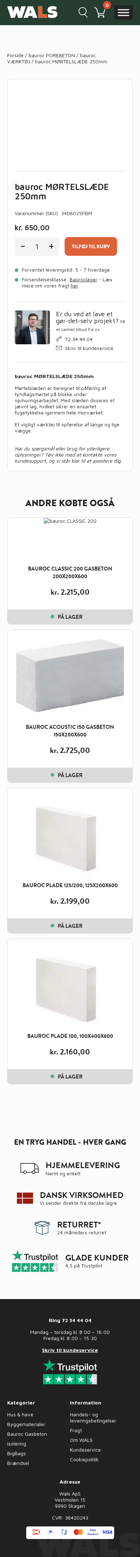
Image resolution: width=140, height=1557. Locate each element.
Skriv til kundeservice (89, 348)
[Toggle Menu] (123, 12)
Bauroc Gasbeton (27, 1434)
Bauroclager (83, 279)
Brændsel (18, 1463)
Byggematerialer (26, 1424)
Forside (15, 55)
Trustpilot (91, 1265)
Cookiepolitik (84, 1459)
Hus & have (20, 1414)
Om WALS (81, 1440)
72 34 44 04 (79, 339)
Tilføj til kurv (91, 246)
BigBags (16, 1453)
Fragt (76, 1430)
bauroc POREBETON (52, 55)
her (74, 285)
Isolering (16, 1443)
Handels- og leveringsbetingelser (93, 1417)
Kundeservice (85, 1450)
